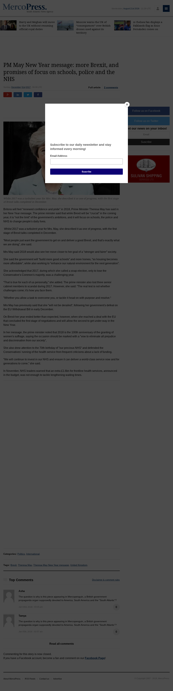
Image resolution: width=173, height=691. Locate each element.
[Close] (127, 104)
